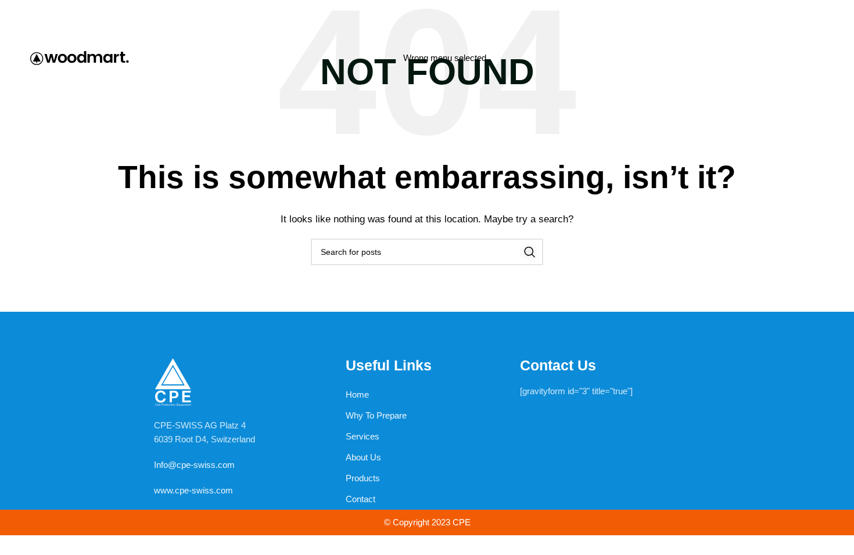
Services (362, 436)
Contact (360, 499)
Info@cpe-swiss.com (194, 465)
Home (357, 394)
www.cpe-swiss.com (193, 490)
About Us (363, 457)
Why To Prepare (376, 415)
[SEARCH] (529, 252)
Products (363, 478)
